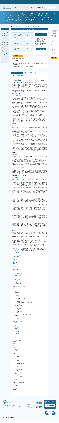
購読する (52, 405)
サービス (19, 405)
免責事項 (28, 406)
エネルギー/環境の (6, 54)
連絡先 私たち (40, 7)
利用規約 (28, 404)
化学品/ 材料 (6, 33)
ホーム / (6, 26)
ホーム (14, 7)
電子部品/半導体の (6, 47)
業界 (18, 403)
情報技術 (5, 40)
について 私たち (32, 7)
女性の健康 (17, 327)
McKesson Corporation (17, 263)
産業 (19, 7)
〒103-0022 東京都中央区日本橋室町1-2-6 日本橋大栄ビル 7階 (10, 413)
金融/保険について (6, 57)
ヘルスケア (10, 26)
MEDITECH (15, 265)
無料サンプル (17, 55)
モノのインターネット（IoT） (29, 114)
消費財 (5, 37)
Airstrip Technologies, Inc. (17, 255)
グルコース (16, 86)
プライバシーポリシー (30, 403)
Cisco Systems (15, 259)
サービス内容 (24, 7)
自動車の (5, 35)
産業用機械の (6, 51)
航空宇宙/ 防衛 (5, 60)
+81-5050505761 (7, 415)
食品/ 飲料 (6, 42)
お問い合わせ (20, 408)
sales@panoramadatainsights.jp (9, 417)
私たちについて (20, 406)
